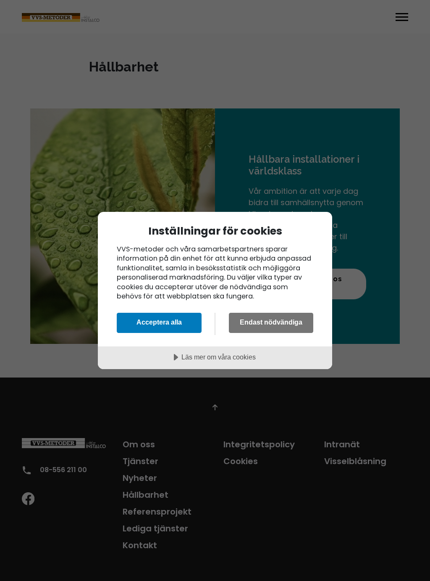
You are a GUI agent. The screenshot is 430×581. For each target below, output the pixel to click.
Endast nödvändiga (271, 322)
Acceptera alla (159, 322)
